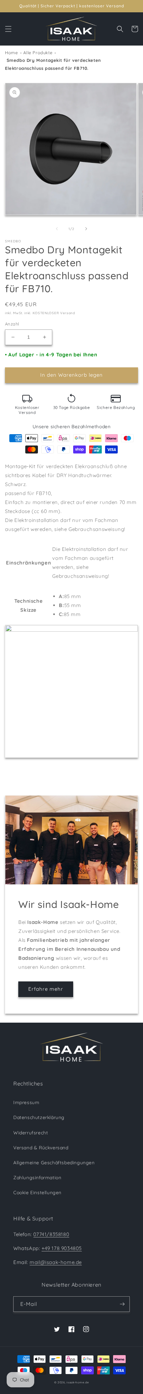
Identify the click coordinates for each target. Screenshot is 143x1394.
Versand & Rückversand (41, 1148)
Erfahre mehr (45, 989)
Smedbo (13, 241)
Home (11, 52)
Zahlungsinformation (37, 1178)
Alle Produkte (37, 52)
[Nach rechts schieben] (86, 228)
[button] (8, 29)
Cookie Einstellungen (37, 1193)
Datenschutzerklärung (39, 1117)
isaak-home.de (78, 1382)
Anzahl (12, 323)
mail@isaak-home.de (56, 1262)
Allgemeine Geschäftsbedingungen (54, 1163)
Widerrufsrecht (30, 1133)
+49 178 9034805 (62, 1248)
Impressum (26, 1102)
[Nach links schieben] (57, 228)
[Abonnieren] (122, 1304)
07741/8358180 (51, 1234)
